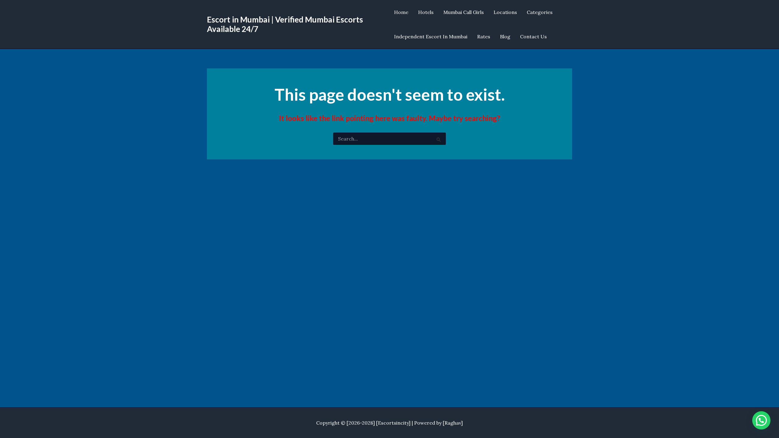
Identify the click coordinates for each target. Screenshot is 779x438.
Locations (505, 12)
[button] (761, 420)
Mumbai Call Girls (463, 12)
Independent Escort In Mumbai (430, 36)
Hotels (426, 12)
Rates (483, 36)
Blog (505, 36)
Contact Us (533, 36)
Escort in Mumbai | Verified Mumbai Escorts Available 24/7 (285, 24)
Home (401, 12)
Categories (540, 12)
